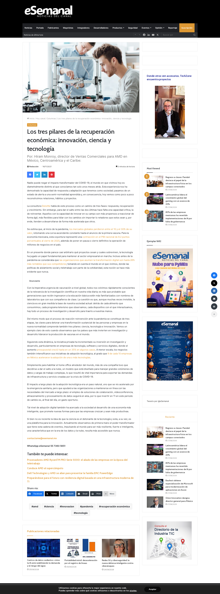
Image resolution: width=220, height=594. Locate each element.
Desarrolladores (101, 28)
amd (35, 506)
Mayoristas (68, 28)
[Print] (214, 306)
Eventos (145, 28)
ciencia (50, 506)
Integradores (83, 28)
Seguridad (133, 28)
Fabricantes (53, 28)
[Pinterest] (52, 175)
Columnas (51, 118)
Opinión (158, 28)
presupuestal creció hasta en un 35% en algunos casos (66, 349)
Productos (117, 28)
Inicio (31, 118)
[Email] (214, 299)
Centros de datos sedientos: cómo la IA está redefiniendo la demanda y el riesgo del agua (43, 563)
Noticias (28, 28)
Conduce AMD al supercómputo (45, 468)
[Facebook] (30, 175)
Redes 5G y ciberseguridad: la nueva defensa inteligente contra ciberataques (117, 563)
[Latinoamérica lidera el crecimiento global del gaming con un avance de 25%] (155, 198)
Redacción (33, 166)
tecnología (81, 512)
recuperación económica (115, 506)
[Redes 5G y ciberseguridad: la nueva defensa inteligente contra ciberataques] (118, 548)
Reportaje (172, 28)
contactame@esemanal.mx (42, 438)
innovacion (67, 506)
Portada (40, 28)
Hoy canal (40, 118)
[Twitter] (37, 175)
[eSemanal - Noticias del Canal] (50, 11)
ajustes (133, 590)
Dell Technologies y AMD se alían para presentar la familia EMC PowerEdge (70, 473)
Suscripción (186, 28)
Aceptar (152, 589)
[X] (157, 34)
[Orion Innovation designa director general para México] (155, 502)
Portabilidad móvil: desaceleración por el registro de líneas (81, 561)
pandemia (87, 506)
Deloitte (46, 206)
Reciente (170, 416)
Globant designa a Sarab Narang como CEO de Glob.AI (71, 35)
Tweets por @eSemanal (158, 401)
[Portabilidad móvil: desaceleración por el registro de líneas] (81, 548)
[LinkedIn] (44, 175)
